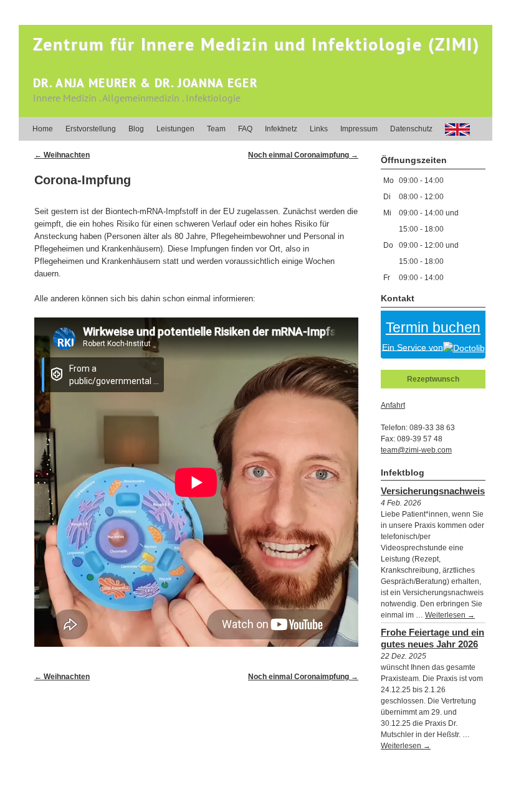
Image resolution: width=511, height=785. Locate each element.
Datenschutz (411, 129)
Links (319, 129)
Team (216, 129)
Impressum (359, 129)
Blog (136, 129)
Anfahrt (393, 405)
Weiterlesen (450, 615)
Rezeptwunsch (433, 379)
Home (42, 129)
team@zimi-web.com (416, 450)
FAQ (245, 129)
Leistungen (175, 129)
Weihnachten (62, 155)
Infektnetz (281, 129)
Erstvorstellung (90, 129)
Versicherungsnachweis (433, 491)
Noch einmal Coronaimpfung (303, 155)
